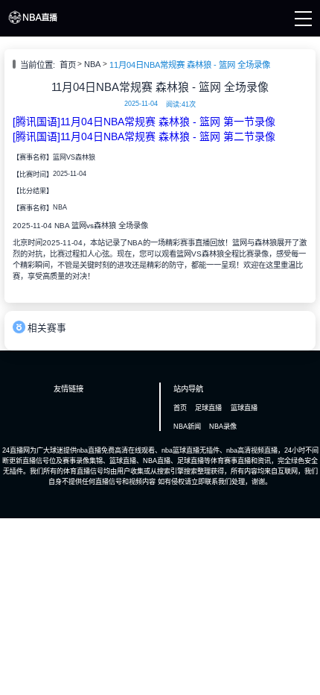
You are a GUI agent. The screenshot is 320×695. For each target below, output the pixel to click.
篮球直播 (244, 408)
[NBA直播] (32, 22)
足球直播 (208, 408)
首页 (68, 64)
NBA (92, 64)
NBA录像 (223, 426)
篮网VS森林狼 (74, 157)
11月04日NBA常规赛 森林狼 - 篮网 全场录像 (189, 64)
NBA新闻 (187, 426)
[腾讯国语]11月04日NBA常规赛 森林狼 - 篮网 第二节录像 (144, 136)
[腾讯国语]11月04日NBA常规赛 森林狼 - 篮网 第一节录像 (144, 122)
